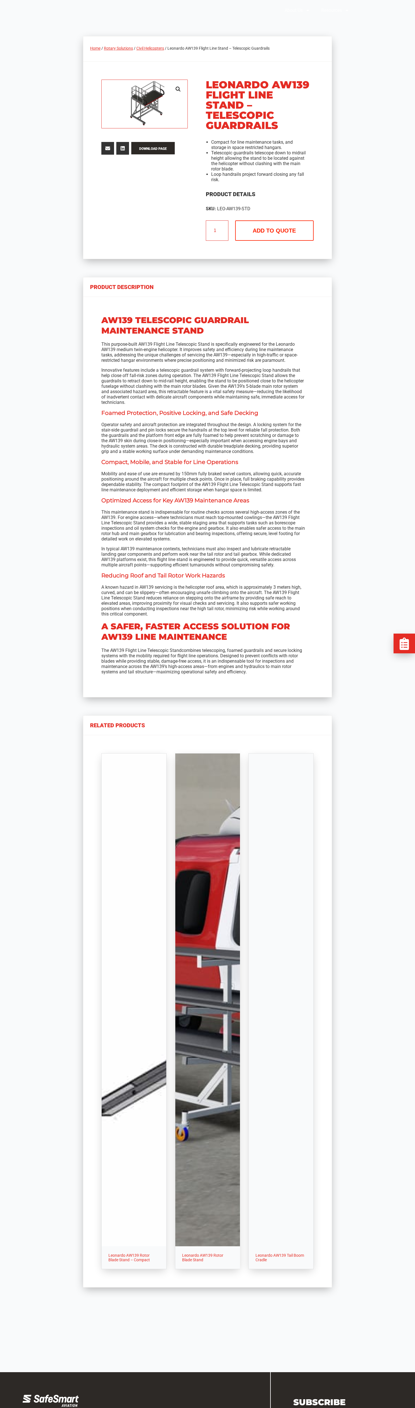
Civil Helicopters (150, 48)
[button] (178, 89)
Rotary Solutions (118, 48)
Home (95, 48)
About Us (294, 10)
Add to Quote (274, 230)
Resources (331, 10)
